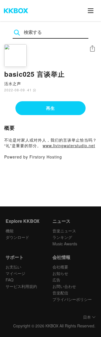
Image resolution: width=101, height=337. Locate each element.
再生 (50, 108)
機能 (9, 231)
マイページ (15, 273)
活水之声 (12, 83)
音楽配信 (60, 293)
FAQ (9, 280)
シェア (92, 48)
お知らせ (60, 273)
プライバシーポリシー (72, 299)
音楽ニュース (64, 231)
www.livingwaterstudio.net (69, 145)
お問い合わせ (64, 286)
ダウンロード (17, 237)
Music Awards (64, 243)
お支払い (13, 267)
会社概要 (60, 267)
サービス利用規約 (21, 286)
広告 (56, 280)
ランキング (62, 237)
